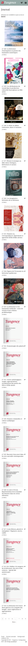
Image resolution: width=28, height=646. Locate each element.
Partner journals (11, 636)
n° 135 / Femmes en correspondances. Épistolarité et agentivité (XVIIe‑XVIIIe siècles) (12, 235)
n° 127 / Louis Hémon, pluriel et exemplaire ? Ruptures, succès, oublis (12, 531)
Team (2, 636)
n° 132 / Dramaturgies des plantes (13, 346)
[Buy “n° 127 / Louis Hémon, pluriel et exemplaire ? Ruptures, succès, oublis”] (25, 529)
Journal (4, 54)
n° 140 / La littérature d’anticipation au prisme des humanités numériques (11, 50)
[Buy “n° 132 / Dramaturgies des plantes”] (25, 346)
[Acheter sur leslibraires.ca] (25, 125)
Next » (14, 622)
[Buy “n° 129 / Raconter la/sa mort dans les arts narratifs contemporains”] (25, 454)
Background (21, 636)
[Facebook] (26, 642)
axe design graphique (10, 641)
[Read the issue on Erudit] (25, 49)
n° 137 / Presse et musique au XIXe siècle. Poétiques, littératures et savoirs (11, 162)
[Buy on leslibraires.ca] (25, 234)
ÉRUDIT (3, 16)
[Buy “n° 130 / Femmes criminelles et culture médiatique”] (25, 419)
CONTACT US (5, 638)
